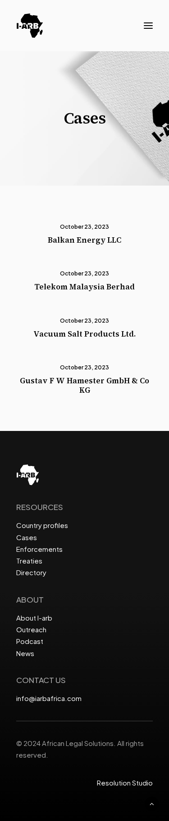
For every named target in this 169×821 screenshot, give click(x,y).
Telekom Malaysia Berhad (84, 286)
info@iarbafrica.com (49, 698)
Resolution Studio (125, 782)
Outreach (31, 629)
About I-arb (34, 617)
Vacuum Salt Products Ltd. (84, 333)
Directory (31, 572)
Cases (26, 537)
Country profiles (42, 525)
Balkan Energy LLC (84, 240)
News (25, 653)
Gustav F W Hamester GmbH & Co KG (84, 385)
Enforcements (39, 549)
